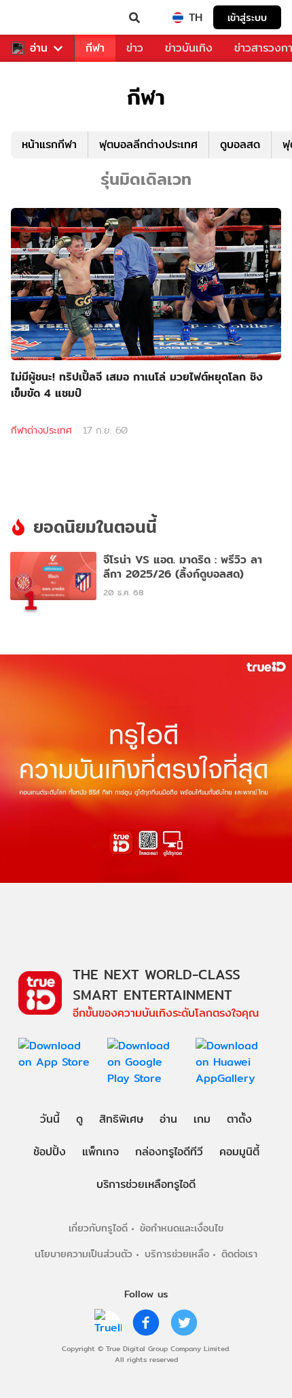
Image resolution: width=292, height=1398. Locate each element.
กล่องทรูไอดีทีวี (169, 1151)
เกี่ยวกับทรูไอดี (98, 1228)
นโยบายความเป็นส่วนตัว (83, 1253)
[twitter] (184, 1322)
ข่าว (134, 47)
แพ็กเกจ (100, 1151)
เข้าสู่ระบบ (247, 17)
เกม (202, 1119)
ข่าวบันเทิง (189, 47)
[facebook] (146, 1322)
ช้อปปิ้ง (49, 1151)
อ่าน (39, 48)
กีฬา (95, 47)
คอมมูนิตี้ (239, 1151)
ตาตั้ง (239, 1119)
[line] (108, 1322)
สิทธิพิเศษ (121, 1119)
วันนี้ (50, 1119)
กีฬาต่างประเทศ (41, 430)
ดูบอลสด (240, 144)
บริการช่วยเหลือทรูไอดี (146, 1184)
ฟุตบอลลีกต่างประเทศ (148, 144)
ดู (79, 1119)
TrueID (38, 18)
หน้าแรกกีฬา (49, 144)
